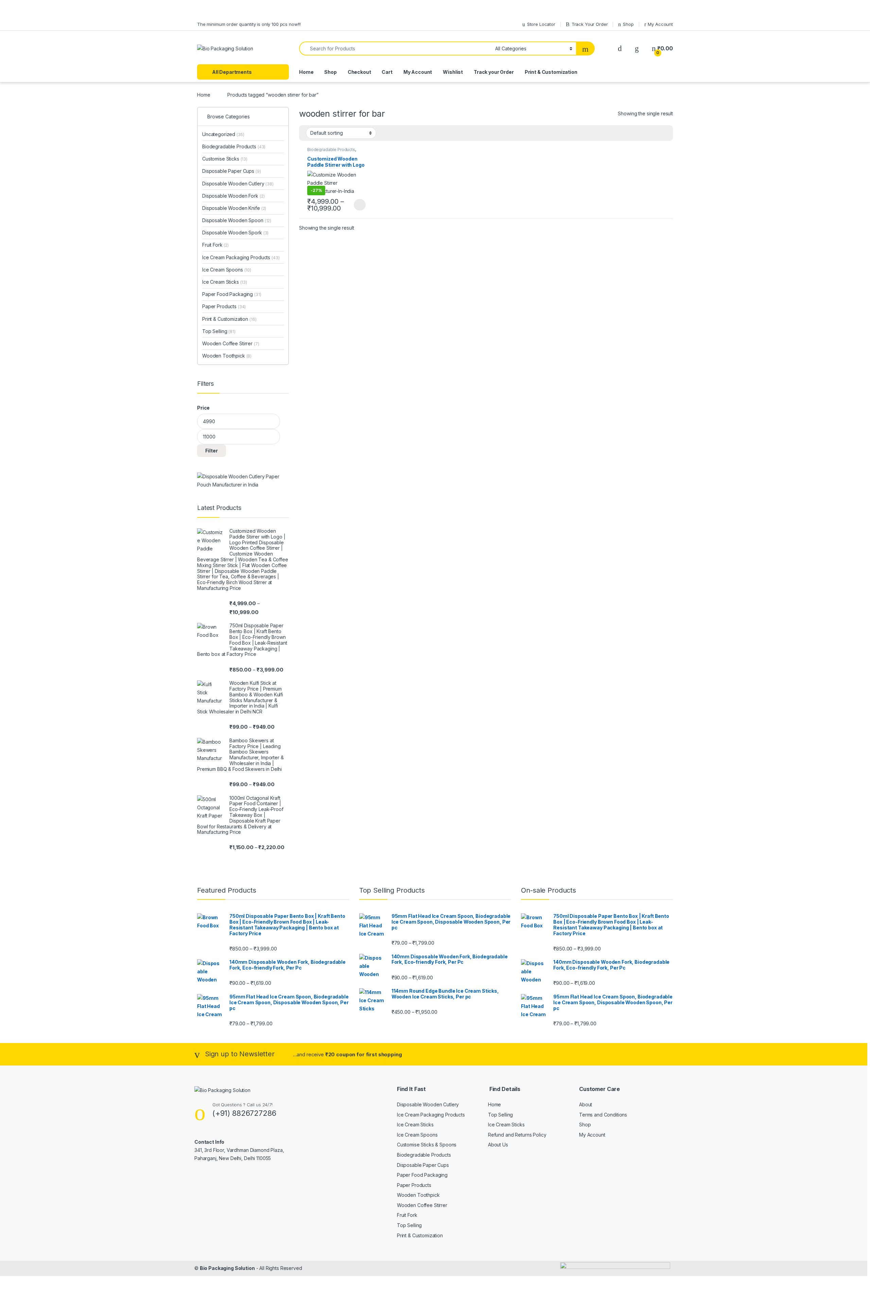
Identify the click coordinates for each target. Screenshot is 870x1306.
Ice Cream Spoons (226, 269)
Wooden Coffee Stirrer (230, 343)
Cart (387, 72)
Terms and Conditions (603, 1115)
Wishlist (453, 72)
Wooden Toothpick (226, 356)
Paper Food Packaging (231, 294)
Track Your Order (590, 24)
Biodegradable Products (331, 149)
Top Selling (219, 331)
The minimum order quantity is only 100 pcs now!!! (249, 24)
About (585, 1104)
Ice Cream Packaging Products (240, 257)
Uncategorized (223, 134)
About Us (498, 1144)
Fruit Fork (215, 245)
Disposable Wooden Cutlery (238, 183)
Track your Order (494, 72)
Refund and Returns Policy (517, 1135)
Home (306, 72)
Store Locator (541, 24)
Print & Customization (551, 72)
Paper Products (224, 306)
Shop (628, 24)
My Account (660, 24)
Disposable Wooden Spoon (236, 220)
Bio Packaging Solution (227, 1268)
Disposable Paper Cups (231, 171)
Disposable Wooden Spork (235, 232)
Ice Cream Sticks (224, 282)
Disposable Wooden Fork (233, 196)
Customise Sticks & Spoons (427, 1144)
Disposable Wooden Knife (234, 208)
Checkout (359, 72)
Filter (211, 450)
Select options (357, 205)
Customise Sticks (224, 159)
